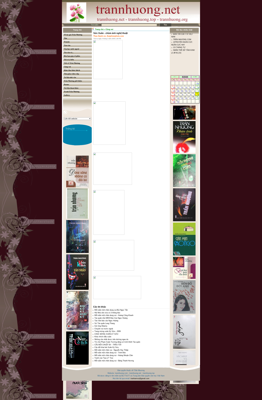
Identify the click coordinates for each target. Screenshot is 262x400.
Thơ (65, 38)
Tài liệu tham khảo (71, 88)
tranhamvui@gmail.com (140, 378)
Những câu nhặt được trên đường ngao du (111, 339)
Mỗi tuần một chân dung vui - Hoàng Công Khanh (113, 315)
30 (173, 101)
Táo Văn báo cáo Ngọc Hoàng (106, 321)
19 (185, 93)
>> (195, 77)
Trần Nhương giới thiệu (73, 81)
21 (193, 93)
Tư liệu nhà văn (70, 77)
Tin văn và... (68, 52)
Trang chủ (77, 30)
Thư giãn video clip (71, 74)
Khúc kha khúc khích (72, 70)
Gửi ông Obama (100, 326)
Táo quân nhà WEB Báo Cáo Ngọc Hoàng (110, 318)
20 (189, 93)
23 (173, 97)
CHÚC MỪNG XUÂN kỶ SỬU (106, 334)
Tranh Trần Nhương (71, 92)
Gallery (67, 95)
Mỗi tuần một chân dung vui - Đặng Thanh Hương (114, 361)
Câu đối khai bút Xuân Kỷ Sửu (106, 347)
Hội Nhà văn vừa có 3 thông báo (107, 313)
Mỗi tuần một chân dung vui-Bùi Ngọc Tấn (111, 310)
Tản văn (67, 45)
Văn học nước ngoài (71, 49)
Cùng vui (67, 67)
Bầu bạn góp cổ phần (72, 56)
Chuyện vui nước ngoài (103, 329)
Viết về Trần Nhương (72, 63)
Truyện (66, 42)
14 (193, 90)
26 (185, 97)
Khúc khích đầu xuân (102, 337)
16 (173, 93)
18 (181, 93)
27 (189, 97)
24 (177, 97)
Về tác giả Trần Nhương (73, 35)
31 (177, 101)
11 (181, 90)
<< (174, 77)
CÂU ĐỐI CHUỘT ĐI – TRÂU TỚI (107, 345)
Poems (66, 84)
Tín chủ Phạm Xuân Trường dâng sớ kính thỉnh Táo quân (117, 342)
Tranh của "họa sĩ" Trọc (103, 358)
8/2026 (185, 77)
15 (197, 90)
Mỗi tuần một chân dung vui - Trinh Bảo (110, 353)
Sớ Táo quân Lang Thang (104, 323)
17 (177, 93)
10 (177, 90)
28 (193, 97)
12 (185, 90)
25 (181, 97)
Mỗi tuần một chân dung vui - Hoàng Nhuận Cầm (113, 355)
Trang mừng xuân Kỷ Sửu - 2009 (107, 331)
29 (197, 97)
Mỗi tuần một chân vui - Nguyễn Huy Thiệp (111, 350)
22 (197, 93)
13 (189, 90)
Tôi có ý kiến (69, 60)
